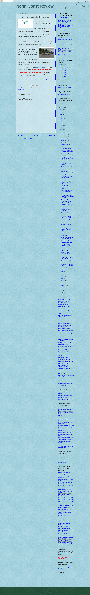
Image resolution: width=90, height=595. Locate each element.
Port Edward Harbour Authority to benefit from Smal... (67, 158)
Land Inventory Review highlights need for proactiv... (66, 245)
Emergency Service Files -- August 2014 (67, 250)
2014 (61, 132)
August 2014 (24, 87)
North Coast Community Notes (65, 432)
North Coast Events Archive (64, 87)
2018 (61, 123)
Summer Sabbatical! (65, 144)
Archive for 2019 (62, 74)
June (62, 274)
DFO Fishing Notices (63, 344)
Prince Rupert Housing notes (65, 310)
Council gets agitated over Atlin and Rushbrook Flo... (67, 261)
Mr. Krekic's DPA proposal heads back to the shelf (67, 265)
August (63, 142)
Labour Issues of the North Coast (66, 425)
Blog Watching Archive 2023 (64, 94)
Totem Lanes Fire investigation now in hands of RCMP (66, 201)
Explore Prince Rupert (63, 304)
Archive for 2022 (62, 68)
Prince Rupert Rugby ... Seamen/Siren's (63, 531)
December (63, 134)
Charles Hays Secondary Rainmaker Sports (64, 473)
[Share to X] (34, 85)
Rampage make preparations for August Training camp (67, 173)
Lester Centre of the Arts (64, 458)
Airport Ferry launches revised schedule (66, 225)
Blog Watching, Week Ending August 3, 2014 (66, 241)
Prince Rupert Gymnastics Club (65, 497)
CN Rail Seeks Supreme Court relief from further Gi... (67, 182)
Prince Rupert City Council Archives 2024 (64, 316)
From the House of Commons (65, 395)
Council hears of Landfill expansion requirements (67, 258)
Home (36, 135)
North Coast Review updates (65, 39)
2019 (61, 120)
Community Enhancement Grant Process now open (67, 151)
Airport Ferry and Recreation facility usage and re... (67, 254)
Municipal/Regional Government (65, 383)
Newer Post (20, 135)
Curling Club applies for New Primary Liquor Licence (66, 209)
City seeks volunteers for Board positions (66, 213)
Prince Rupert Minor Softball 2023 (66, 499)
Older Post (52, 135)
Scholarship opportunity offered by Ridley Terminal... (66, 177)
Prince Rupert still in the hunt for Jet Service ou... (67, 217)
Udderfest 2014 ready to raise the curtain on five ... (67, 205)
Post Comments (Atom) (27, 138)
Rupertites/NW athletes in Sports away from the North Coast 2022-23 (66, 544)
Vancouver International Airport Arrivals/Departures (65, 372)
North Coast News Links (64, 299)
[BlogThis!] (33, 85)
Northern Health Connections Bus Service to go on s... (67, 187)
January (63, 285)
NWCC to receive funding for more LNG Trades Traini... (67, 221)
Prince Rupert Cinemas (63, 460)
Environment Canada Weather (65, 351)
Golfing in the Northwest (63, 540)
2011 (61, 292)
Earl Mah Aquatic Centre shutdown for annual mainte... (66, 229)
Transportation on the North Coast (66, 439)
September (64, 140)
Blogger (52, 592)
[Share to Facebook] (36, 85)
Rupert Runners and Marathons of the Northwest (65, 538)
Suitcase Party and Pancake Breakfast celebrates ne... (66, 234)
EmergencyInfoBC (62, 349)
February (63, 283)
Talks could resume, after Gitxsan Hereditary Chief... (66, 191)
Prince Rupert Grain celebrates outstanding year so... (66, 163)
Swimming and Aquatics (63, 507)
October (63, 138)
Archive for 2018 (62, 76)
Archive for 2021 (62, 70)
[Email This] (32, 85)
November (63, 136)
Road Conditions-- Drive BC (64, 323)
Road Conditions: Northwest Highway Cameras (64, 326)
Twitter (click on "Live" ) (63, 103)
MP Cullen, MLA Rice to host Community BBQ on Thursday (67, 196)
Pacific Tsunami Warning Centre (65, 361)
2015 (61, 129)
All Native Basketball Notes (64, 521)
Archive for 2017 (62, 79)
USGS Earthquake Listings (64, 359)
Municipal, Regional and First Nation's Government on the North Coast (65, 429)
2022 (61, 114)
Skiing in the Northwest (63, 519)
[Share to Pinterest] (37, 85)
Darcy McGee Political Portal (65, 399)
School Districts (62, 385)
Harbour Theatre (62, 462)
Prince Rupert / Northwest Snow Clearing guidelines (65, 55)
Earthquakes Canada (63, 357)
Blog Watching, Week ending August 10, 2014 (67, 154)
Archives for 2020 (62, 72)
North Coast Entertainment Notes (66, 456)
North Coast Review (35, 6)
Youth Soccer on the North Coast (65, 505)
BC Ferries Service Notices (64, 342)
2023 (61, 112)
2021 (61, 116)
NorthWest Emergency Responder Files (63, 302)
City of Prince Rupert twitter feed (65, 333)
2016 (61, 127)
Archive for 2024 (62, 64)
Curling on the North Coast (64, 526)
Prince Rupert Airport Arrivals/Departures (63, 366)
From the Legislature (63, 397)
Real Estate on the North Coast (65, 437)
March (62, 280)
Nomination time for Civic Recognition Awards (66, 147)
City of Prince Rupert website (65, 328)
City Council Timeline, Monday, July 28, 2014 (66, 268)
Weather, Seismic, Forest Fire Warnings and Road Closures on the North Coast (65, 446)
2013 (61, 288)
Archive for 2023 (62, 66)
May (62, 276)
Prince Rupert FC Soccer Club (65, 528)
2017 (61, 125)
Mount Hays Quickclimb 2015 (65, 489)
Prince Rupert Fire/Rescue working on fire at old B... (67, 238)
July (62, 271)
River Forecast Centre (63, 363)
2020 (61, 118)
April (62, 278)
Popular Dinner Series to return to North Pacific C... (66, 168)
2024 (61, 109)
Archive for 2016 (62, 81)
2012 (61, 290)
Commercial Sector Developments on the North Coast (64, 409)
